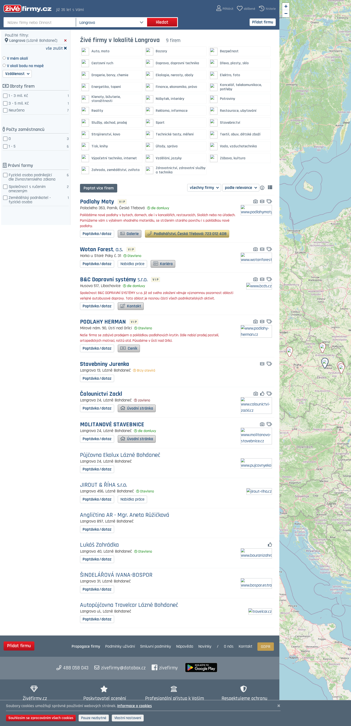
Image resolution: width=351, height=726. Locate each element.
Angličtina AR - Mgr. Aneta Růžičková (124, 515)
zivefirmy (168, 668)
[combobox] (40, 22)
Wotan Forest (101, 250)
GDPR (265, 646)
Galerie (132, 233)
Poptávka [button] (97, 233)
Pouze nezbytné (93, 718)
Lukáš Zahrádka (99, 545)
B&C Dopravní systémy (114, 280)
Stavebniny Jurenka (104, 364)
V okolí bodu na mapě (25, 66)
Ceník (132, 348)
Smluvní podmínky (155, 646)
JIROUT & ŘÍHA (103, 485)
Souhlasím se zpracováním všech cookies (40, 718)
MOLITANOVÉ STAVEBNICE (112, 425)
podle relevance (239, 187)
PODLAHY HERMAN (103, 322)
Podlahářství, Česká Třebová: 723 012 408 (190, 233)
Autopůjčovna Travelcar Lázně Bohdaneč (129, 605)
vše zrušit (54, 48)
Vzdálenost (15, 73)
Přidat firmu (262, 22)
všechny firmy (202, 187)
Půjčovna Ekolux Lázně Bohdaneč (120, 455)
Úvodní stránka (139, 408)
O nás (229, 646)
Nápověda (184, 646)
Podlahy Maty (97, 202)
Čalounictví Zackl (101, 394)
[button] (224, 8)
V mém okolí (17, 58)
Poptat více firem (99, 188)
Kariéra (166, 264)
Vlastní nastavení (127, 718)
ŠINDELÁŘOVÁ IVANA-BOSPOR (116, 575)
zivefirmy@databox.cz (123, 668)
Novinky (204, 646)
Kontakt (133, 306)
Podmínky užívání (120, 646)
